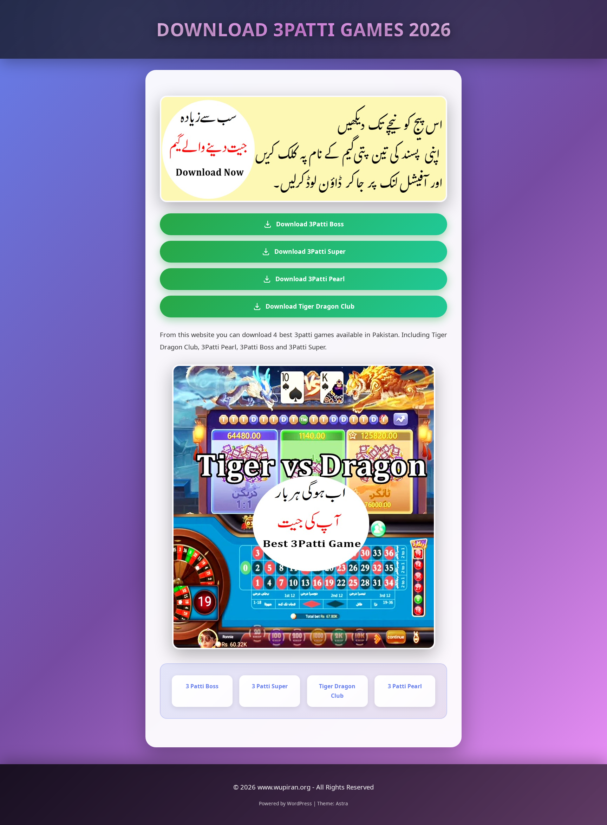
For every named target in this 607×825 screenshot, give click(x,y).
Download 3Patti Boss (310, 224)
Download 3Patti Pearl (310, 279)
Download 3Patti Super (310, 251)
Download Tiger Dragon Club (310, 306)
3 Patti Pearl (405, 686)
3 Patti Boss (202, 686)
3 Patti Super (270, 686)
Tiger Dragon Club (337, 691)
